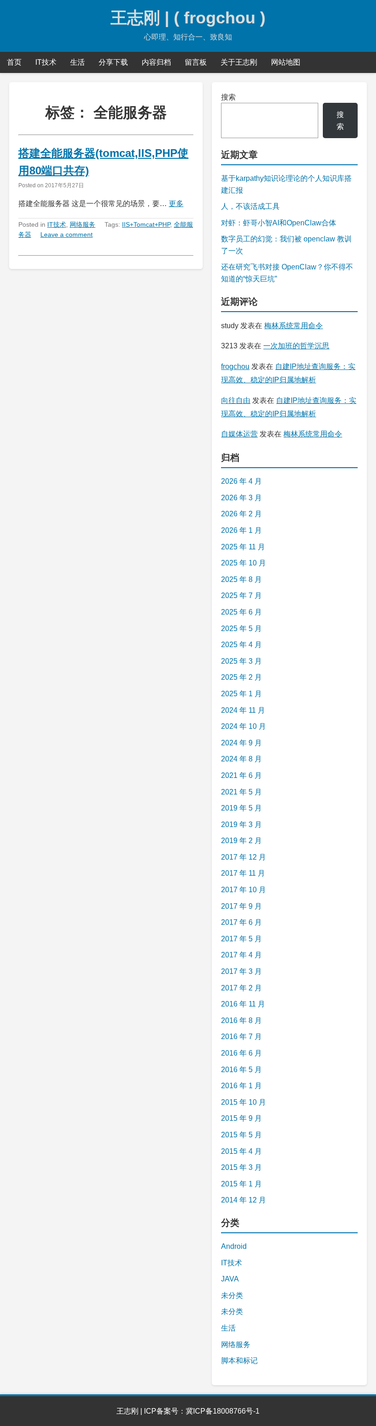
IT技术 (45, 62)
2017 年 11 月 (243, 873)
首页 (14, 62)
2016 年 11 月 (243, 1004)
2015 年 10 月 (243, 1102)
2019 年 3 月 (241, 824)
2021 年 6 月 (241, 775)
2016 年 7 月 (241, 1036)
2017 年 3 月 (241, 971)
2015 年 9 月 (241, 1118)
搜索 (228, 97)
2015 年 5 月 (241, 1135)
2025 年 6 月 (241, 612)
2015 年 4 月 (241, 1151)
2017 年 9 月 (241, 906)
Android (234, 1246)
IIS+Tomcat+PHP (146, 224)
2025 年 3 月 (241, 661)
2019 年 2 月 (241, 840)
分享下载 (113, 62)
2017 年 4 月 (241, 955)
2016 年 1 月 (241, 1086)
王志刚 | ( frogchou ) (188, 17)
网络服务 (82, 224)
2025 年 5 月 (241, 628)
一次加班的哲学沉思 (296, 346)
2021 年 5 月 (241, 792)
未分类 (232, 1295)
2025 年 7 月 (241, 595)
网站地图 (285, 62)
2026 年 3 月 (241, 498)
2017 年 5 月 (241, 939)
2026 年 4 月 (241, 481)
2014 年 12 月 (243, 1200)
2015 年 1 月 (241, 1184)
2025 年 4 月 (241, 645)
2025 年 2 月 (241, 677)
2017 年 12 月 (243, 857)
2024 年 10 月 (243, 726)
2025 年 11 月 (243, 547)
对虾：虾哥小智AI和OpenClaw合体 (278, 223)
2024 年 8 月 (241, 759)
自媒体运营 (239, 434)
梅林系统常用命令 (293, 326)
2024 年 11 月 (243, 710)
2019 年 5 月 (241, 808)
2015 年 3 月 (241, 1167)
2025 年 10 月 (243, 563)
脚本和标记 (239, 1360)
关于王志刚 (239, 62)
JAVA (230, 1279)
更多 (176, 203)
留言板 (196, 62)
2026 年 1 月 (241, 530)
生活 (77, 62)
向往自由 (235, 400)
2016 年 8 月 (241, 1020)
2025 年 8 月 (241, 579)
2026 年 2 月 (241, 514)
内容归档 (156, 62)
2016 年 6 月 (241, 1053)
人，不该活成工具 (250, 206)
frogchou (235, 366)
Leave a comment (66, 234)
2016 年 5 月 (241, 1070)
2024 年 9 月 (241, 743)
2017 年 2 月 (241, 988)
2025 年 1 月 (241, 694)
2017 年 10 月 (243, 890)
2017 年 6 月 (241, 922)
